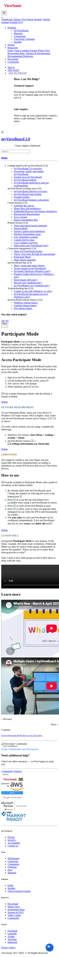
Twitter (11, 936)
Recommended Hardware (20, 56)
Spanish (38, 19)
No (7, 320)
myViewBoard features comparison (31, 200)
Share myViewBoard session (28, 251)
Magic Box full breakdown (27, 208)
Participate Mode (22, 257)
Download (13, 59)
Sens (10, 870)
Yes (3, 320)
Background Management (27, 214)
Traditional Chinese (11, 19)
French (29, 19)
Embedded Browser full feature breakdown (35, 211)
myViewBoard (21, 30)
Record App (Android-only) (28, 282)
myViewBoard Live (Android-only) (31, 285)
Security (12, 840)
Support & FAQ (16, 912)
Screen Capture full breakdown (29, 231)
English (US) (16, 22)
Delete (4, 402)
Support (18, 771)
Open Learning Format (25, 50)
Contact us (13, 845)
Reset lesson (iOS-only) (25, 279)
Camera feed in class (24, 239)
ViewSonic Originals (24, 39)
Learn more (37, 735)
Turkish (46, 19)
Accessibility (14, 843)
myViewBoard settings (25, 180)
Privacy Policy (8, 947)
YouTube (12, 939)
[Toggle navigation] (4, 13)
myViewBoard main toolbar (28, 194)
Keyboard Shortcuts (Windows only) (32, 271)
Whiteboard (13, 858)
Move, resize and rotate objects (29, 265)
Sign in (11, 67)
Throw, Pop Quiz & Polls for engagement (34, 254)
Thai (23, 19)
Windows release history (26, 302)
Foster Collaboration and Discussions (19, 749)
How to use (28, 735)
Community (13, 62)
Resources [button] (13, 47)
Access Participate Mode (12, 735)
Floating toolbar (22, 197)
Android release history (25, 305)
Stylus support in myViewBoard (30, 268)
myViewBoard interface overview (31, 191)
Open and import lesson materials (30, 225)
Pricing (11, 44)
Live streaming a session (26, 237)
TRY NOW (13, 70)
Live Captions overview (26, 242)
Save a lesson (20, 217)
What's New (44, 50)
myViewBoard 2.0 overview (28, 168)
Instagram (12, 942)
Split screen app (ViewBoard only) (31, 245)
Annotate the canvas (24, 205)
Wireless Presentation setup (27, 234)
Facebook (12, 930)
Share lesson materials (25, 259)
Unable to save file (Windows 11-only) (33, 291)
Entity (11, 50)
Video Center (14, 915)
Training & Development (37, 53)
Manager (18, 33)
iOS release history (23, 308)
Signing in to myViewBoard (28, 177)
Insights (18, 42)
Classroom (13, 861)
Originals (12, 867)
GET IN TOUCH (17, 73)
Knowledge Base (16, 53)
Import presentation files (26, 220)
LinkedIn (12, 933)
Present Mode (21, 228)
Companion (19, 36)
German (5, 22)
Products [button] (12, 27)
